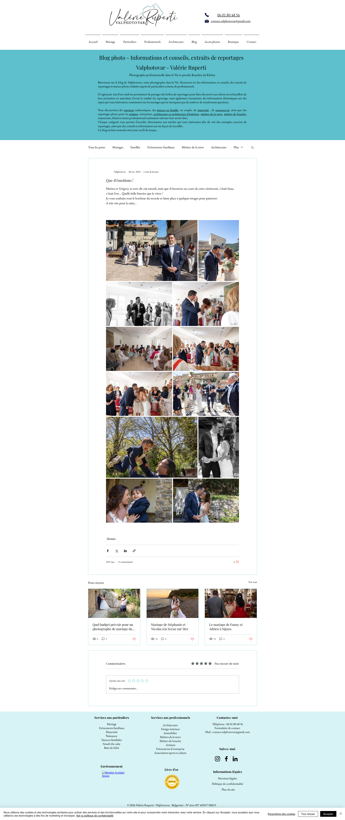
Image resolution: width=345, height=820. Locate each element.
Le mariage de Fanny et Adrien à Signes (226, 626)
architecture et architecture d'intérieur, (177, 114)
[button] (252, 147)
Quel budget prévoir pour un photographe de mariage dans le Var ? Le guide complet (114, 626)
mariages (129, 110)
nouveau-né (222, 110)
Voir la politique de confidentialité (94, 815)
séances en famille (167, 110)
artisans (133, 114)
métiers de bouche (235, 114)
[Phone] (206, 15)
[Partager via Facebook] (107, 550)
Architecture (218, 147)
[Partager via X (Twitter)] (116, 550)
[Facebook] (226, 758)
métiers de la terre (211, 114)
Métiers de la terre (193, 147)
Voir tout (252, 582)
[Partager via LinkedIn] (125, 550)
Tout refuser (308, 814)
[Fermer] (341, 814)
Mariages (117, 147)
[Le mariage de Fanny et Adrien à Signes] (231, 603)
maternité (203, 110)
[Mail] (206, 21)
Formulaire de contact (228, 728)
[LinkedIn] (235, 758)
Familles (135, 147)
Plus (236, 147)
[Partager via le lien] (134, 550)
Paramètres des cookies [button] (281, 814)
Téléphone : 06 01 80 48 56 (227, 724)
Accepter (328, 814)
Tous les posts (96, 147)
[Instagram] (217, 758)
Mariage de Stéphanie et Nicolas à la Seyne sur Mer (169, 626)
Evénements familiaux (160, 147)
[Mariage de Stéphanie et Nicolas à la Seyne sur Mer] (173, 603)
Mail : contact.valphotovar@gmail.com (227, 732)
